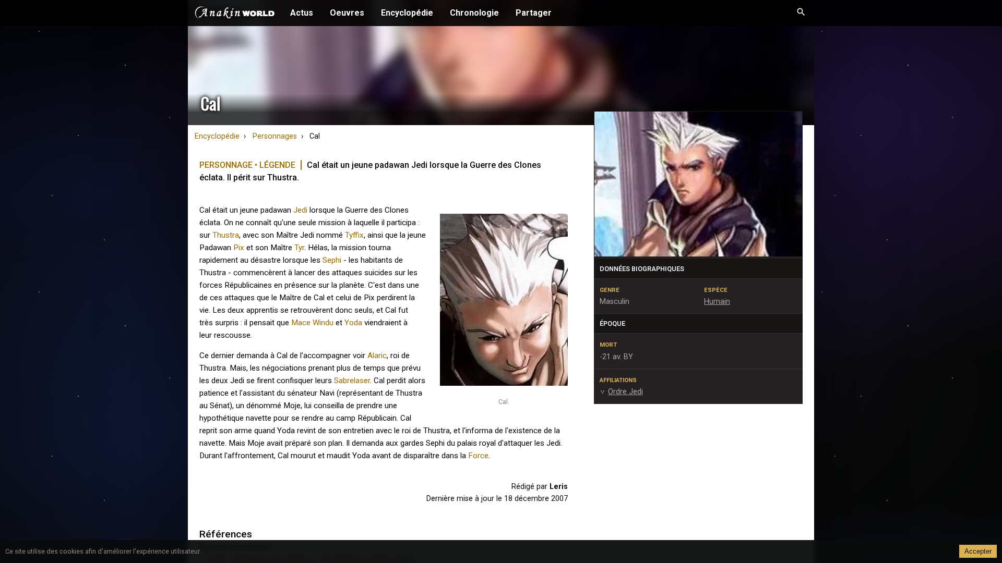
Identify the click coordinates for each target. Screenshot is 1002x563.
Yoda (353, 322)
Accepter (978, 551)
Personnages (275, 136)
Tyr (299, 247)
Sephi (332, 260)
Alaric (377, 355)
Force (478, 455)
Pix (238, 247)
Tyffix (354, 235)
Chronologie (474, 13)
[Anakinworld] (235, 14)
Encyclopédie (407, 13)
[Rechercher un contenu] (801, 13)
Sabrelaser (352, 380)
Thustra (225, 235)
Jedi (300, 210)
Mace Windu (312, 322)
